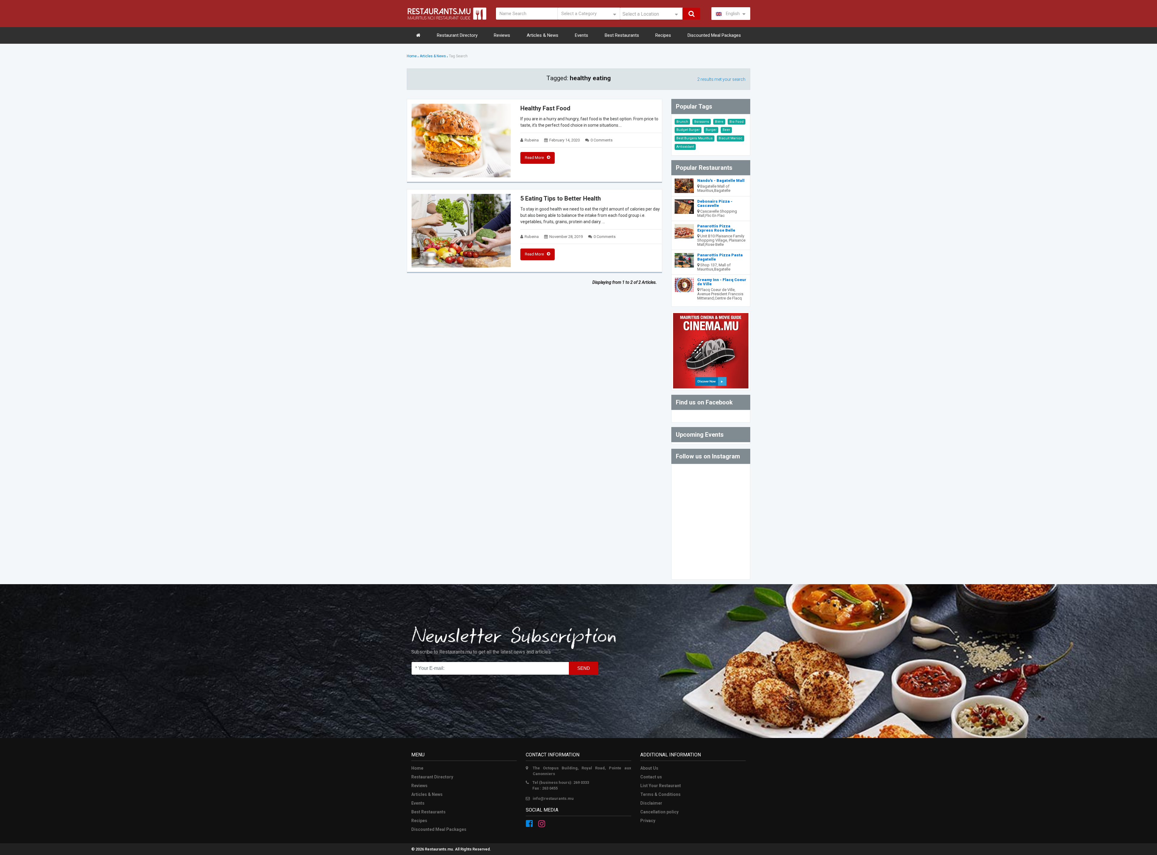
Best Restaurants (622, 35)
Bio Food (736, 122)
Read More (534, 157)
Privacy (647, 820)
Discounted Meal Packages (714, 35)
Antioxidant (685, 147)
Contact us (651, 776)
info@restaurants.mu (553, 798)
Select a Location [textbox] (640, 14)
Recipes (663, 35)
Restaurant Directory (457, 35)
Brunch (682, 122)
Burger (711, 130)
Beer (726, 130)
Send (583, 668)
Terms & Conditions (660, 794)
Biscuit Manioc (730, 138)
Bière (719, 122)
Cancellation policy (659, 811)
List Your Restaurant (660, 785)
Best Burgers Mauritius (694, 138)
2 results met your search (721, 79)
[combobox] (651, 14)
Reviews (502, 35)
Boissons (701, 122)
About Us (649, 768)
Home (412, 56)
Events (581, 35)
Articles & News (542, 35)
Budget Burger (688, 130)
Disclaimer (651, 803)
